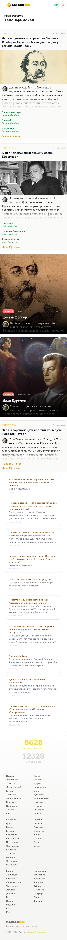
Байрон (10, 871)
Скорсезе (39, 889)
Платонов (39, 809)
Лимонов (38, 827)
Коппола (38, 882)
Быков (37, 845)
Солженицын (13, 845)
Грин (8, 823)
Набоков (38, 802)
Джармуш (39, 893)
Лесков (37, 779)
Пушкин (10, 775)
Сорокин (38, 819)
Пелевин (38, 823)
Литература (9, 33)
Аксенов (10, 857)
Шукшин (10, 830)
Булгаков (39, 794)
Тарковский (40, 871)
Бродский (11, 834)
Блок (36, 790)
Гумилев (38, 805)
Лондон (10, 889)
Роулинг (10, 904)
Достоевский (13, 787)
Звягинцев (39, 878)
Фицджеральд (14, 882)
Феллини (38, 901)
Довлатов (39, 830)
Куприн (37, 783)
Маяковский (40, 787)
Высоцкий (11, 864)
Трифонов (11, 853)
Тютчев (10, 809)
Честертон (12, 886)
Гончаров (11, 802)
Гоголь (10, 790)
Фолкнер (11, 878)
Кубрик (37, 886)
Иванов (37, 838)
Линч (36, 897)
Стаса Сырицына (36, 932)
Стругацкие (12, 838)
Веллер (37, 842)
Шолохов (11, 819)
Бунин (9, 827)
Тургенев (11, 794)
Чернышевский (14, 798)
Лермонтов (12, 779)
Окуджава (11, 861)
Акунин (37, 834)
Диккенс (11, 893)
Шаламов (11, 849)
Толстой (10, 783)
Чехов (37, 775)
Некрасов (11, 805)
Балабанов (39, 874)
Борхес (10, 897)
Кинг (8, 908)
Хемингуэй (12, 874)
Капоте (10, 912)
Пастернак (12, 842)
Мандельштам (41, 798)
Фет (8, 813)
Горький (38, 813)
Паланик (10, 901)
